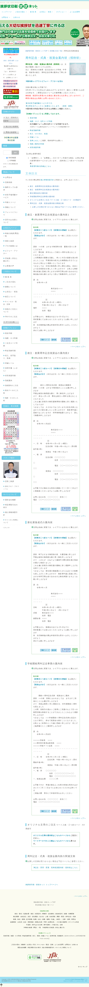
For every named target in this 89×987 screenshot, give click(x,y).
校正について (9, 297)
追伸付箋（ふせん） (10, 369)
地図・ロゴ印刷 (10, 338)
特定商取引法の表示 (10, 506)
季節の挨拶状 (11, 132)
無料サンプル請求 (10, 188)
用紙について (9, 207)
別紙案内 (7, 380)
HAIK (86, 981)
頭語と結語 (8, 241)
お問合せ (7, 177)
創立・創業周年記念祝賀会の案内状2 (44, 190)
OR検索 (13, 160)
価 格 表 (7, 277)
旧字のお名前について (10, 221)
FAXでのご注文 (10, 317)
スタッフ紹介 (9, 458)
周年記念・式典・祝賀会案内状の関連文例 (47, 203)
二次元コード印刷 (10, 344)
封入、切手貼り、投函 (9, 357)
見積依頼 (7, 182)
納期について (9, 287)
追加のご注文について (10, 310)
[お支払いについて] (11, 91)
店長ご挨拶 (8, 481)
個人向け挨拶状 (12, 126)
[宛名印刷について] (11, 97)
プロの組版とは (10, 246)
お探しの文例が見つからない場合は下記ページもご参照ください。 (58, 207)
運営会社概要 (9, 500)
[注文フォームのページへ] (66, 339)
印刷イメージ (9, 202)
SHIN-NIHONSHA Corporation (18, 979)
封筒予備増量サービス (10, 196)
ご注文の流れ (9, 282)
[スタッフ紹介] (11, 470)
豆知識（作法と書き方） (10, 259)
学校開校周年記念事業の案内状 (42, 196)
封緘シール (8, 363)
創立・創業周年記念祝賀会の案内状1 (44, 186)
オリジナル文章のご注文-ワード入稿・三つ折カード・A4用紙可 (55, 200)
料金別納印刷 (9, 351)
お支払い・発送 (10, 292)
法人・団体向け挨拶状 (10, 119)
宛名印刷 (7, 333)
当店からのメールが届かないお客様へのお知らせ (10, 83)
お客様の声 (8, 266)
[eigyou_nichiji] (11, 432)
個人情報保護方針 (10, 513)
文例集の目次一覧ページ (45, 905)
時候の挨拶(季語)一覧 (11, 234)
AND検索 (12, 158)
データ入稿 (10, 322)
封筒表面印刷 (9, 375)
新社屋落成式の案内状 (39, 193)
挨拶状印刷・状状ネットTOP (45, 902)
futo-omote (44, 938)
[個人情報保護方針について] (11, 104)
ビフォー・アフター (10, 252)
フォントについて (10, 213)
